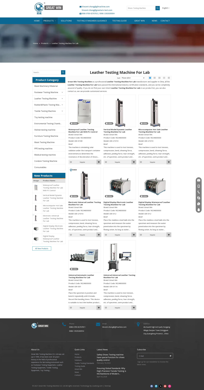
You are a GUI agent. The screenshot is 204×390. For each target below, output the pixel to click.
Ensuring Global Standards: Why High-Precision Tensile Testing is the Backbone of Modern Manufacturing (111, 372)
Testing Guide (80, 366)
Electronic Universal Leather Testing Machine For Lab (53, 218)
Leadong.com (97, 386)
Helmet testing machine (44, 130)
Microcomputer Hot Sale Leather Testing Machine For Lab (53, 208)
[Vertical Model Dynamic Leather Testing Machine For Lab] (120, 112)
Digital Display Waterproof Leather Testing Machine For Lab (53, 239)
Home (77, 354)
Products (78, 357)
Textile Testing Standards (84, 363)
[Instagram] (169, 386)
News (77, 372)
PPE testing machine (43, 148)
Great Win (78, 369)
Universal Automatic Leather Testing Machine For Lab (81, 276)
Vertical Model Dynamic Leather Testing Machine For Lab (53, 198)
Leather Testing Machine (45, 98)
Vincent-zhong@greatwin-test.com (97, 10)
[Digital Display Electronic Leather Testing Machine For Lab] (120, 183)
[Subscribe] (170, 356)
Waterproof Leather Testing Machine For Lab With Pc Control (53, 188)
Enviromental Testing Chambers (48, 123)
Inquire (82, 162)
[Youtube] (165, 386)
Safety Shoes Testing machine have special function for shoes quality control (110, 357)
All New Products (41, 248)
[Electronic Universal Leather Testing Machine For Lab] (85, 185)
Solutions (78, 360)
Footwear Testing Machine (46, 92)
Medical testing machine (45, 155)
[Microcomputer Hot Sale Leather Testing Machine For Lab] (155, 112)
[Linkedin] (156, 386)
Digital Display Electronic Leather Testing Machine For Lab (53, 228)
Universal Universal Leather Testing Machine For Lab (119, 276)
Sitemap (107, 386)
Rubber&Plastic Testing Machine (48, 105)
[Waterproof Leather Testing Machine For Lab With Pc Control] (85, 110)
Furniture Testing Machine (46, 136)
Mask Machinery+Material (46, 86)
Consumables (40, 167)
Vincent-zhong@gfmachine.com (95, 6)
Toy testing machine (43, 117)
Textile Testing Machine (45, 111)
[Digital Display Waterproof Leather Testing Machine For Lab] (155, 183)
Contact (78, 375)
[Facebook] (151, 386)
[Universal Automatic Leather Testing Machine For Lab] (85, 256)
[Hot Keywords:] (157, 8)
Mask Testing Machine (44, 142)
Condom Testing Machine (45, 161)
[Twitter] (160, 386)
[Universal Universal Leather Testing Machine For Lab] (120, 256)
